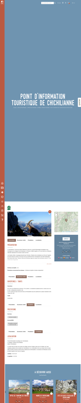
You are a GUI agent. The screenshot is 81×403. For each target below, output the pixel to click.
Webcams (63, 3)
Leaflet (63, 231)
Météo (65, 3)
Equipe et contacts (2, 220)
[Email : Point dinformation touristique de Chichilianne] (66, 252)
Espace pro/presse (2, 183)
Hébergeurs (2, 201)
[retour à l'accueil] (2, 2)
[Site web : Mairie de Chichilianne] (46, 401)
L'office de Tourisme (2, 192)
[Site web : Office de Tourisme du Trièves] (22, 401)
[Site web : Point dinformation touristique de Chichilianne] (69, 252)
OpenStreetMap (68, 231)
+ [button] (56, 213)
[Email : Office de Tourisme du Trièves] (19, 401)
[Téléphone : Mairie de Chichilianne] (40, 401)
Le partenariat (2, 197)
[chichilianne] (29, 224)
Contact (59, 2)
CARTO (76, 231)
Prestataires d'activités (2, 206)
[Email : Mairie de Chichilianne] (43, 401)
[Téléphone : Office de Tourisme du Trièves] (16, 401)
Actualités (2, 188)
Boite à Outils (2, 215)
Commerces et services (2, 210)
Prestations (30, 240)
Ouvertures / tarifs (21, 240)
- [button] (56, 215)
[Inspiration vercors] (79, 102)
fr (72, 3)
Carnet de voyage (68, 3)
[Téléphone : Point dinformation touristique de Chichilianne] (63, 252)
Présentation (12, 276)
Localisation (39, 240)
